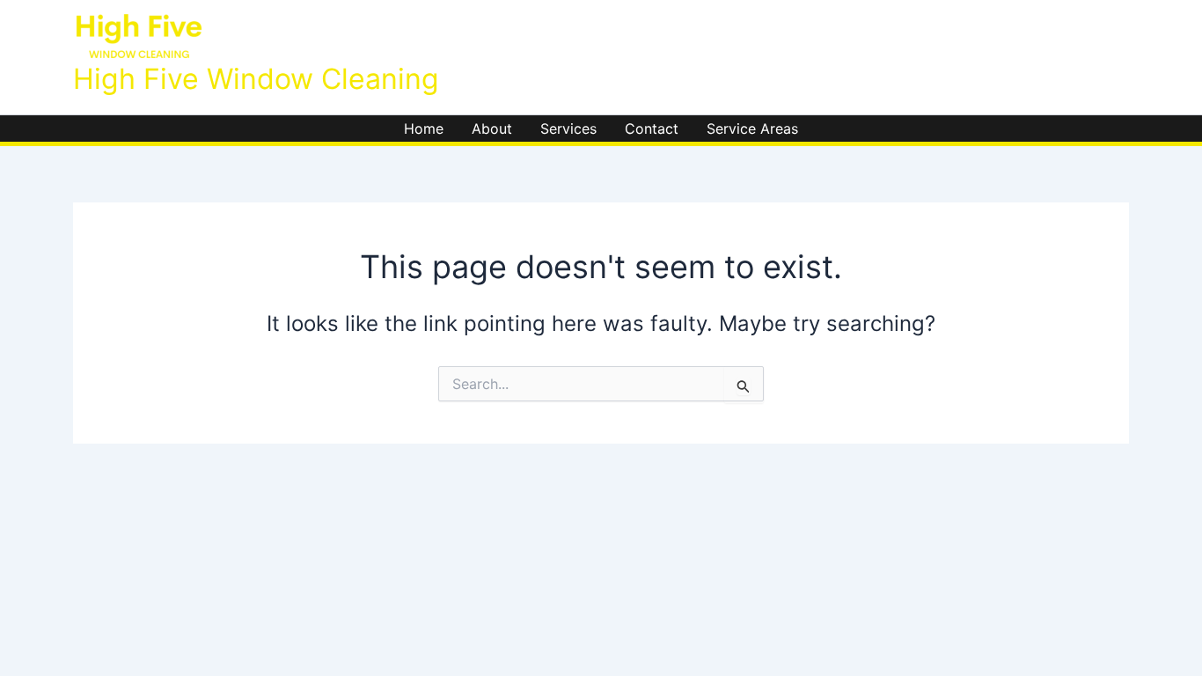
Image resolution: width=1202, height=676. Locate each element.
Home (423, 128)
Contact (651, 128)
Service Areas (752, 128)
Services (568, 128)
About (492, 128)
